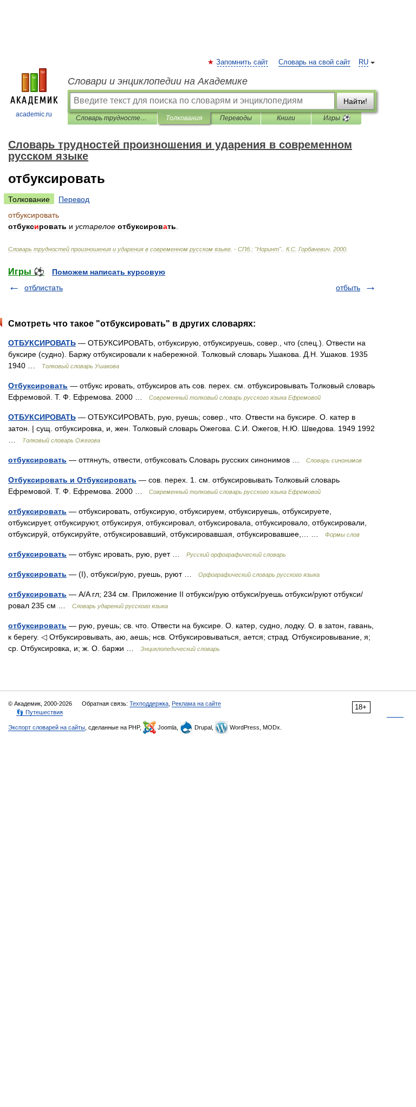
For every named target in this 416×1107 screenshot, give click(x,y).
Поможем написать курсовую (108, 272)
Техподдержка (148, 703)
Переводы (236, 118)
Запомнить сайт (242, 62)
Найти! (355, 101)
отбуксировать (37, 459)
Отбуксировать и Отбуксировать (72, 480)
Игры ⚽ (336, 118)
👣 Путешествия (39, 712)
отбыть (348, 287)
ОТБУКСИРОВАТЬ (42, 342)
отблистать (43, 287)
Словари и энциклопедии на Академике (158, 81)
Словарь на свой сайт (314, 62)
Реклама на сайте (196, 703)
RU (363, 62)
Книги (286, 118)
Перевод (73, 199)
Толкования (184, 118)
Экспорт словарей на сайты (46, 727)
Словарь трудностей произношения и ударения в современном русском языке (112, 118)
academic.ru (34, 114)
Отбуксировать (38, 385)
